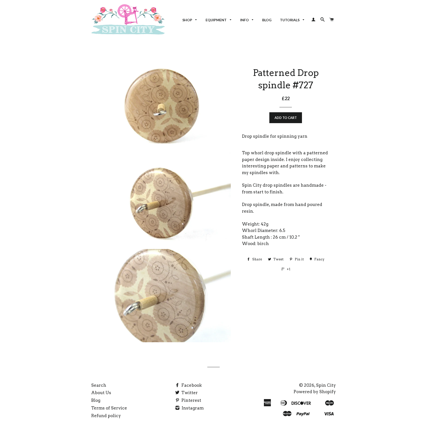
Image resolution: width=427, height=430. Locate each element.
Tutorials (290, 20)
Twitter (189, 392)
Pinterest (190, 400)
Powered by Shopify (315, 391)
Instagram (192, 408)
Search (98, 385)
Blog (267, 20)
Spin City (326, 385)
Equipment (216, 20)
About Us (101, 392)
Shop (187, 20)
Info (245, 20)
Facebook (191, 385)
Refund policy (106, 415)
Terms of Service (109, 408)
